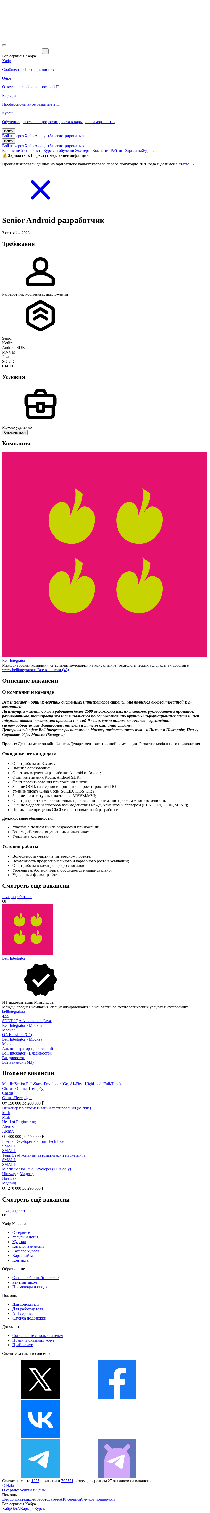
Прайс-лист (22, 1345)
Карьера (27, 1508)
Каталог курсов (25, 1251)
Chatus (7, 1088)
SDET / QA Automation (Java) (27, 1021)
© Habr (8, 1485)
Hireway (9, 1174)
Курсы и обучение (59, 150)
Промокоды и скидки (31, 1287)
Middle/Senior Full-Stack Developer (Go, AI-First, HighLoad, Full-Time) (61, 1084)
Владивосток (40, 1053)
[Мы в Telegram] (40, 1476)
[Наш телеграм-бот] (117, 1476)
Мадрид (27, 1174)
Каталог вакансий (28, 1246)
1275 (35, 1481)
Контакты (20, 1260)
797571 (67, 1481)
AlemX (8, 1126)
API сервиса (23, 1313)
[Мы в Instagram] (117, 1436)
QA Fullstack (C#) (17, 1034)
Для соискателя (25, 1304)
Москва (35, 1025)
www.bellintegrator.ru (19, 670)
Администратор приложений (27, 1048)
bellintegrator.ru (14, 1011)
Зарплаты (133, 150)
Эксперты (83, 150)
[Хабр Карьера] (22, 51)
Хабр (6, 1508)
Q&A (15, 1508)
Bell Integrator (13, 660)
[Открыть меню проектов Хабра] (4, 45)
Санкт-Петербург (32, 1088)
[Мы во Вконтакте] (40, 1436)
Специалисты (31, 150)
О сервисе (21, 1232)
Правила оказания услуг (33, 1340)
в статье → (185, 164)
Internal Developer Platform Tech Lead (33, 1141)
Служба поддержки (29, 1318)
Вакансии (10, 150)
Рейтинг (118, 150)
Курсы (40, 1508)
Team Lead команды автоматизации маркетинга (43, 1155)
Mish (6, 1112)
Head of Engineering (19, 1122)
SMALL (9, 1146)
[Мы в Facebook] (117, 1397)
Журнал (148, 150)
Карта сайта (22, 1255)
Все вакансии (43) (53, 670)
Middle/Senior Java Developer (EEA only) (36, 1169)
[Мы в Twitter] (40, 1397)
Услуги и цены (25, 1237)
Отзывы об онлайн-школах (35, 1277)
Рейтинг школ (24, 1282)
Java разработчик (17, 896)
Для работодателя (27, 1309)
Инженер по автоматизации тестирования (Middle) (46, 1108)
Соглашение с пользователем (37, 1335)
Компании (101, 150)
